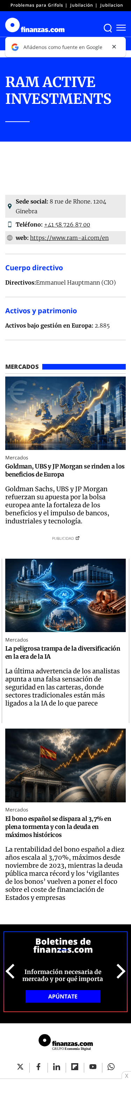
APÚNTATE (63, 996)
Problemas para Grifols (36, 5)
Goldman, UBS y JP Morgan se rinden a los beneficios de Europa (65, 470)
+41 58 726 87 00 (67, 224)
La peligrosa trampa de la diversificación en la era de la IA (62, 652)
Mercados (16, 457)
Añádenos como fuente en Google (62, 47)
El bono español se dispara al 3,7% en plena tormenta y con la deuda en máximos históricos (58, 827)
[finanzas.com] (66, 1043)
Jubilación (81, 5)
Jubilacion (111, 5)
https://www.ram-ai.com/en (69, 237)
